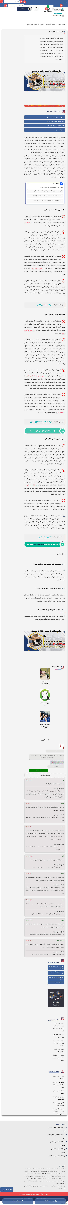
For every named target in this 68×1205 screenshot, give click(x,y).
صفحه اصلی (61, 24)
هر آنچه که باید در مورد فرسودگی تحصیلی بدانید (58, 1111)
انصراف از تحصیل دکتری (44, 304)
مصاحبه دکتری (61, 413)
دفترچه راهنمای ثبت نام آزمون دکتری (36, 376)
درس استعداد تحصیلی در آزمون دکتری (58, 1057)
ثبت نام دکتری (28, 223)
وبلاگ (41, 1194)
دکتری (41, 24)
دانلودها (46, 1194)
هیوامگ (28, 1194)
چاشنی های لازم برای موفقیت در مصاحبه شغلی (58, 1084)
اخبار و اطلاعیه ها (35, 1194)
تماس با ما (22, 1194)
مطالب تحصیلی (50, 24)
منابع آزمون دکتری (32, 24)
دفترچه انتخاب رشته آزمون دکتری (41, 421)
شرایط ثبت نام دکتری (31, 485)
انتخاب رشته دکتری (37, 268)
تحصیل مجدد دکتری (45, 536)
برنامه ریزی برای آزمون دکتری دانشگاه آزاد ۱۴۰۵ (58, 1043)
